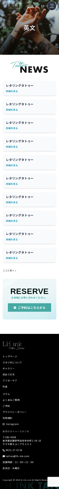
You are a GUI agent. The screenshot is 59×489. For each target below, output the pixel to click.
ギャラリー (9, 368)
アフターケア (10, 380)
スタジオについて (12, 362)
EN (43, 5)
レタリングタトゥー (20, 85)
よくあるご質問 (11, 399)
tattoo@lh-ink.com (17, 456)
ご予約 (6, 406)
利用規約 (7, 418)
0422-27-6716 (13, 450)
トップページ (10, 356)
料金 (5, 386)
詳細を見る (12, 91)
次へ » (13, 270)
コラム (6, 393)
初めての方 (9, 374)
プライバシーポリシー (15, 412)
